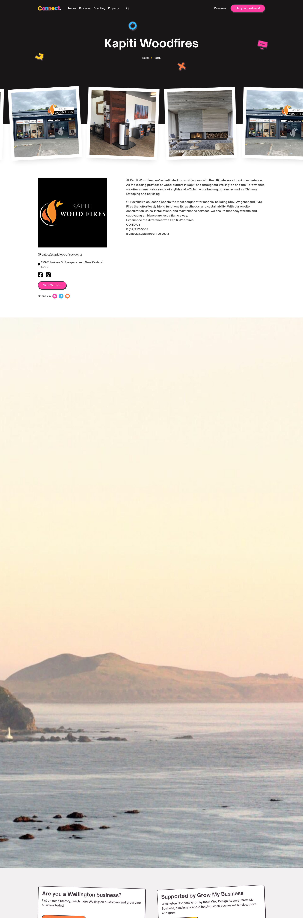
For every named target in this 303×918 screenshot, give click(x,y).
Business (84, 8)
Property (113, 8)
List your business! (248, 8)
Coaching (99, 8)
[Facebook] (54, 296)
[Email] (67, 296)
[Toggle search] (127, 8)
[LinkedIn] (61, 296)
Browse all (220, 8)
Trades (72, 8)
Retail (145, 57)
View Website (52, 285)
